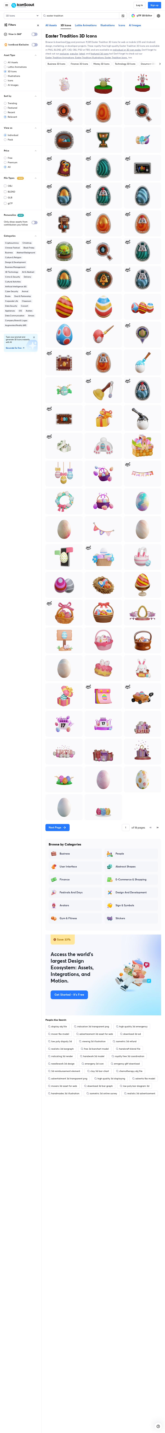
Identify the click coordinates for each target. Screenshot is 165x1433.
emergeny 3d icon (94, 1063)
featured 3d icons (99, 53)
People (120, 853)
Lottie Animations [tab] (86, 25)
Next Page (55, 827)
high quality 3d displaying (111, 1078)
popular (74, 53)
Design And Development (131, 892)
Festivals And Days (71, 892)
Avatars (29, 311)
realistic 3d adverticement (141, 1093)
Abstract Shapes (126, 866)
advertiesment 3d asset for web (96, 1033)
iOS (20, 311)
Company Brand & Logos (16, 320)
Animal (25, 291)
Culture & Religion (13, 257)
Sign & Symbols (125, 905)
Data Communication (14, 315)
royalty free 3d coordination (129, 1056)
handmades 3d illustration (65, 1093)
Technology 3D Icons (125, 63)
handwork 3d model (93, 1056)
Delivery (27, 277)
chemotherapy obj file (130, 1071)
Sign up (154, 5)
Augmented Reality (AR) (15, 325)
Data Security (11, 306)
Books (7, 296)
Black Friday (29, 247)
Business (9, 252)
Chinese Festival (12, 247)
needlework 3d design (62, 1063)
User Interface (68, 866)
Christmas (27, 243)
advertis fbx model (145, 1078)
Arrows (31, 315)
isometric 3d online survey (103, 1093)
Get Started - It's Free (69, 994)
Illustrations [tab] (107, 25)
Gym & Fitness (68, 918)
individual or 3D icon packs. (127, 49)
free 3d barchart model (96, 1048)
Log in (139, 5)
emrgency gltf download (127, 1063)
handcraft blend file (129, 1048)
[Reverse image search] (123, 16)
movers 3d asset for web (64, 1086)
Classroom (26, 301)
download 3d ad (132, 1033)
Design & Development (15, 262)
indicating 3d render (62, 1056)
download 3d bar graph (100, 1086)
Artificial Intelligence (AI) (15, 286)
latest (82, 53)
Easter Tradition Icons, (116, 57)
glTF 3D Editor (144, 16)
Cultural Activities (13, 281)
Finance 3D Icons (79, 63)
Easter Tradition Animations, (60, 57)
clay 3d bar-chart (99, 1071)
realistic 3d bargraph (62, 1048)
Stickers (120, 918)
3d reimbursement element (65, 1071)
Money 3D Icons (101, 63)
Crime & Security (12, 277)
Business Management (15, 267)
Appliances (10, 311)
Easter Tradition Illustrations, (90, 57)
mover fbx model (60, 1033)
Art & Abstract (28, 272)
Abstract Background (26, 252)
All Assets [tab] (51, 25)
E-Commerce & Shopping (131, 879)
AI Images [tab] (135, 25)
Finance (65, 879)
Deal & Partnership (22, 296)
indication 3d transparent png (93, 1026)
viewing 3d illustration (94, 1041)
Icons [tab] (121, 25)
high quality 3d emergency (133, 1026)
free (68, 42)
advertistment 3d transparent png (69, 1078)
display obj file (59, 1026)
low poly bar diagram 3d (136, 1086)
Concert (24, 306)
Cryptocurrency (12, 243)
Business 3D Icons (56, 63)
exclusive (64, 53)
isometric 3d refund (126, 1041)
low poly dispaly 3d (61, 1041)
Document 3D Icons (150, 63)
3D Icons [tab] (66, 25)
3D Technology (11, 272)
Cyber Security (11, 291)
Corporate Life (11, 301)
